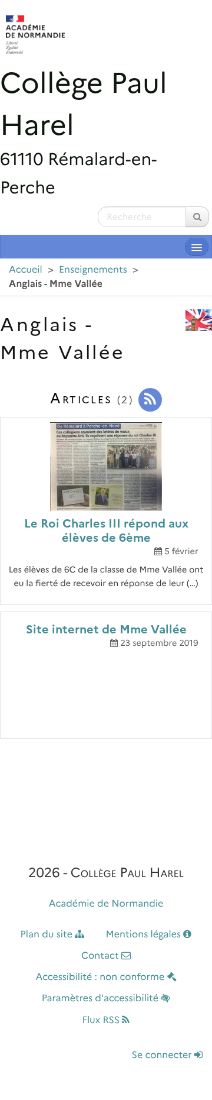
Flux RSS (102, 1020)
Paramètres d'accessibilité (101, 998)
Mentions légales (145, 934)
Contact (101, 956)
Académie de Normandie (106, 904)
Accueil (25, 270)
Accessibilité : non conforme (101, 977)
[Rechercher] (197, 216)
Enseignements (93, 270)
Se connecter (163, 1055)
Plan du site (48, 934)
